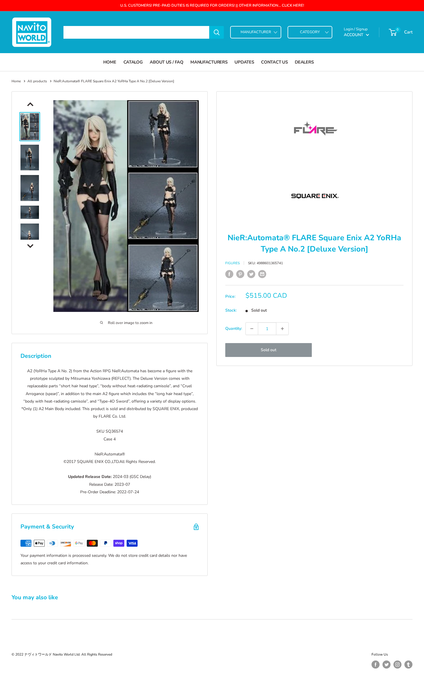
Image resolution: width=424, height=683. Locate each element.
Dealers (304, 62)
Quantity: (233, 328)
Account (354, 35)
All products (37, 81)
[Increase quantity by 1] (282, 329)
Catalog (133, 62)
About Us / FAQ (166, 62)
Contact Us (274, 62)
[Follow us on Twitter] (386, 664)
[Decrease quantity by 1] (252, 329)
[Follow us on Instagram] (397, 664)
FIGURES (232, 263)
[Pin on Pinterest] (240, 274)
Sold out (268, 350)
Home (109, 62)
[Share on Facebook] (229, 274)
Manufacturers (208, 62)
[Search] (216, 32)
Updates (244, 62)
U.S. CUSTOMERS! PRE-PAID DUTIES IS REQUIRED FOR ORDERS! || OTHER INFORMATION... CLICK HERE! (212, 5)
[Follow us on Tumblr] (408, 664)
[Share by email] (262, 274)
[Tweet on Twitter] (251, 274)
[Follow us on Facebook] (376, 664)
